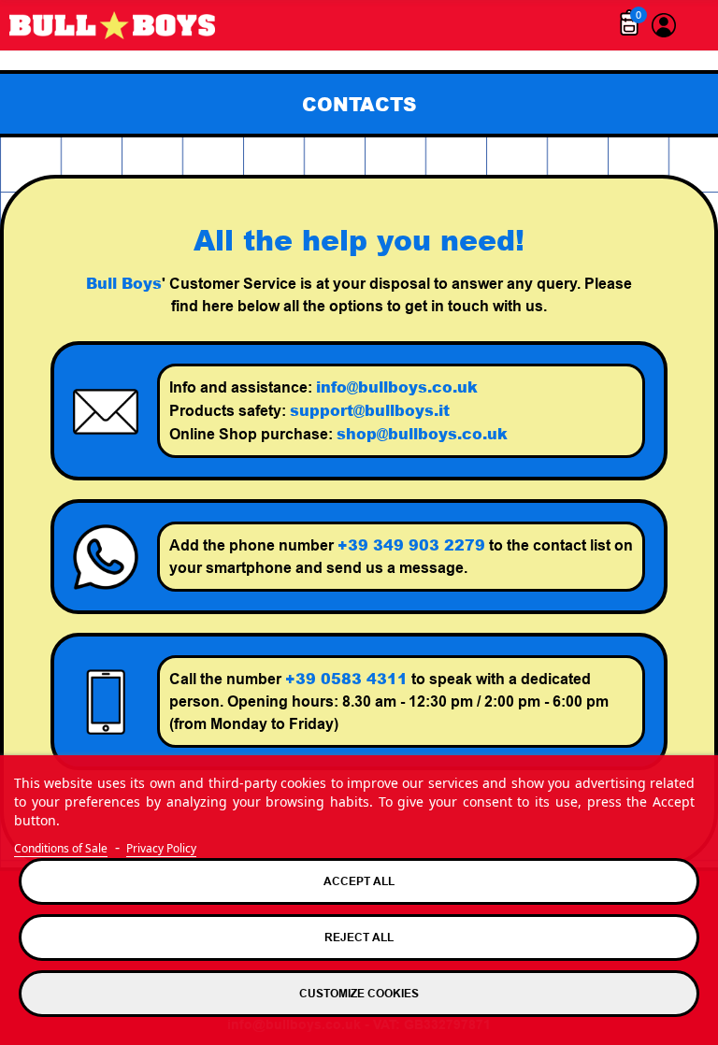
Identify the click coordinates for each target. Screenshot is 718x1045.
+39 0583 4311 (346, 678)
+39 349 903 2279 (411, 544)
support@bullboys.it (370, 410)
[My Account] (664, 25)
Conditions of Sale (61, 848)
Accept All (359, 881)
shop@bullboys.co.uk (422, 433)
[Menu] (598, 25)
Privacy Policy (161, 848)
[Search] (694, 25)
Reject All (359, 937)
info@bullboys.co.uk (397, 386)
